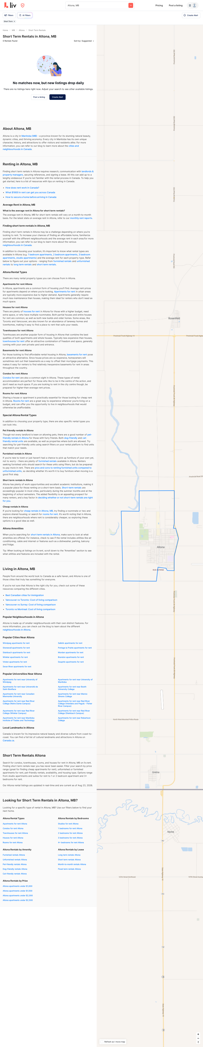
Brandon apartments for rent (71, 657)
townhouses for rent (13, 341)
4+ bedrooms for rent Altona (71, 842)
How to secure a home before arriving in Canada (31, 197)
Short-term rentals (71, 487)
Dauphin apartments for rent (71, 662)
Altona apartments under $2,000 (18, 895)
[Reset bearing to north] (198, 1042)
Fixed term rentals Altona (69, 869)
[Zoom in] (198, 1034)
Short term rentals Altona (69, 859)
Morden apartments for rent (70, 652)
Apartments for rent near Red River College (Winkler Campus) (19, 712)
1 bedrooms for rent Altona (70, 828)
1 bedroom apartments (40, 254)
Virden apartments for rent (15, 662)
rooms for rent (50, 514)
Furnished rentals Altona (14, 855)
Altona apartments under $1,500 (17, 891)
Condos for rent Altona (13, 828)
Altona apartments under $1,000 (17, 886)
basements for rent (77, 354)
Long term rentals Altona (69, 855)
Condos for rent (11, 377)
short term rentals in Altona (45, 534)
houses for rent (31, 311)
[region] (150, 536)
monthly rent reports (81, 218)
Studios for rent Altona (68, 823)
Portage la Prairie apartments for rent (75, 648)
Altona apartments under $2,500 (18, 900)
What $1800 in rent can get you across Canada (30, 192)
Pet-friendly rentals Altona (15, 864)
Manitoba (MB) (29, 135)
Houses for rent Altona (13, 838)
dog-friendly (70, 438)
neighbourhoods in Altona (16, 629)
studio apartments (26, 257)
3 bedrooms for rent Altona (70, 838)
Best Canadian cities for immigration (25, 595)
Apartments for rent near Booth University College (72, 687)
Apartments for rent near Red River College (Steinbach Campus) (74, 712)
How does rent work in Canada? (22, 187)
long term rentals (23, 264)
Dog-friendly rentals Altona (15, 869)
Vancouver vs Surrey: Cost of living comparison (31, 604)
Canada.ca (8, 740)
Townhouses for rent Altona (15, 833)
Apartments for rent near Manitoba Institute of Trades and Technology (19, 719)
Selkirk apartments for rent (70, 643)
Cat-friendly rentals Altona (15, 873)
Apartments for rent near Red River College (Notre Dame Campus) (19, 702)
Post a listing (176, 5)
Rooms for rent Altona (13, 842)
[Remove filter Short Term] (14, 21)
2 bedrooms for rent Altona (70, 833)
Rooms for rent (21, 400)
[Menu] (193, 5)
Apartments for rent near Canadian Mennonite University (18, 695)
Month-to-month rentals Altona (72, 864)
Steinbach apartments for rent (16, 652)
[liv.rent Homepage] (10, 5)
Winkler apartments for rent (15, 657)
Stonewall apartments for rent (16, 648)
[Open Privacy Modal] (22, 5)
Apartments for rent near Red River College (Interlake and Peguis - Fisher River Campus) (75, 703)
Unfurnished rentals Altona (15, 859)
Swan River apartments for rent (17, 666)
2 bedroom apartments (65, 254)
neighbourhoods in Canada (17, 245)
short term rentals (46, 264)
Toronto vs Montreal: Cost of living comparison (30, 609)
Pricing (159, 5)
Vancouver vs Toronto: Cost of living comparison (31, 599)
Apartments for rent (64, 291)
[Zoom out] (198, 1038)
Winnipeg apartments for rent (16, 643)
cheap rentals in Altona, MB (38, 510)
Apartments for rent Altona (15, 823)
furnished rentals (62, 261)
